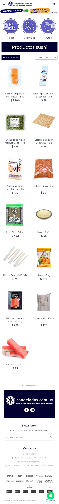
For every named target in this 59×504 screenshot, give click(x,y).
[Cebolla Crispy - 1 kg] (43, 168)
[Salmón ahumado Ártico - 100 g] (15, 301)
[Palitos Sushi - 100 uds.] (15, 258)
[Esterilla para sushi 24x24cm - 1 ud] (43, 122)
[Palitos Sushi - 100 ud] (43, 301)
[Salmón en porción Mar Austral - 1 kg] (15, 76)
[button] (46, 3)
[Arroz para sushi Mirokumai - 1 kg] (15, 168)
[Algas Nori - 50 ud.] (15, 214)
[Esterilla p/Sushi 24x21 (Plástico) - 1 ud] (43, 76)
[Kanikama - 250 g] (15, 347)
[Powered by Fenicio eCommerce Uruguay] (50, 500)
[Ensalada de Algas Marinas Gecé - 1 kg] (15, 122)
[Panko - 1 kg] (43, 258)
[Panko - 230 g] (43, 214)
